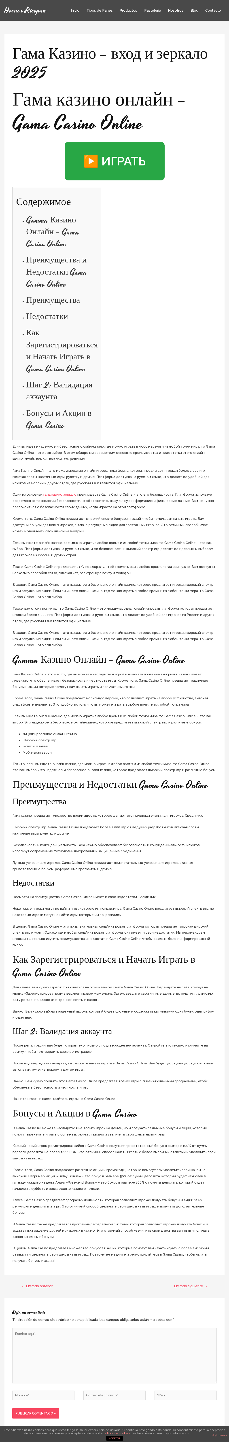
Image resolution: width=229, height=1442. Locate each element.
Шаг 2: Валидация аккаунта (59, 391)
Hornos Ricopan (25, 10)
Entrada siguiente (191, 1286)
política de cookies (117, 1433)
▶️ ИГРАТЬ (114, 161)
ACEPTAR (114, 1438)
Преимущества (53, 300)
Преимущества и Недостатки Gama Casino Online (56, 272)
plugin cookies (219, 1435)
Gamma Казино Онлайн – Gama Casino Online (52, 232)
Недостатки (47, 317)
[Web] (186, 1396)
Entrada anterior (37, 1286)
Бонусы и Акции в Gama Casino (59, 420)
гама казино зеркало (59, 495)
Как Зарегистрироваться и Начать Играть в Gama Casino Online (62, 351)
